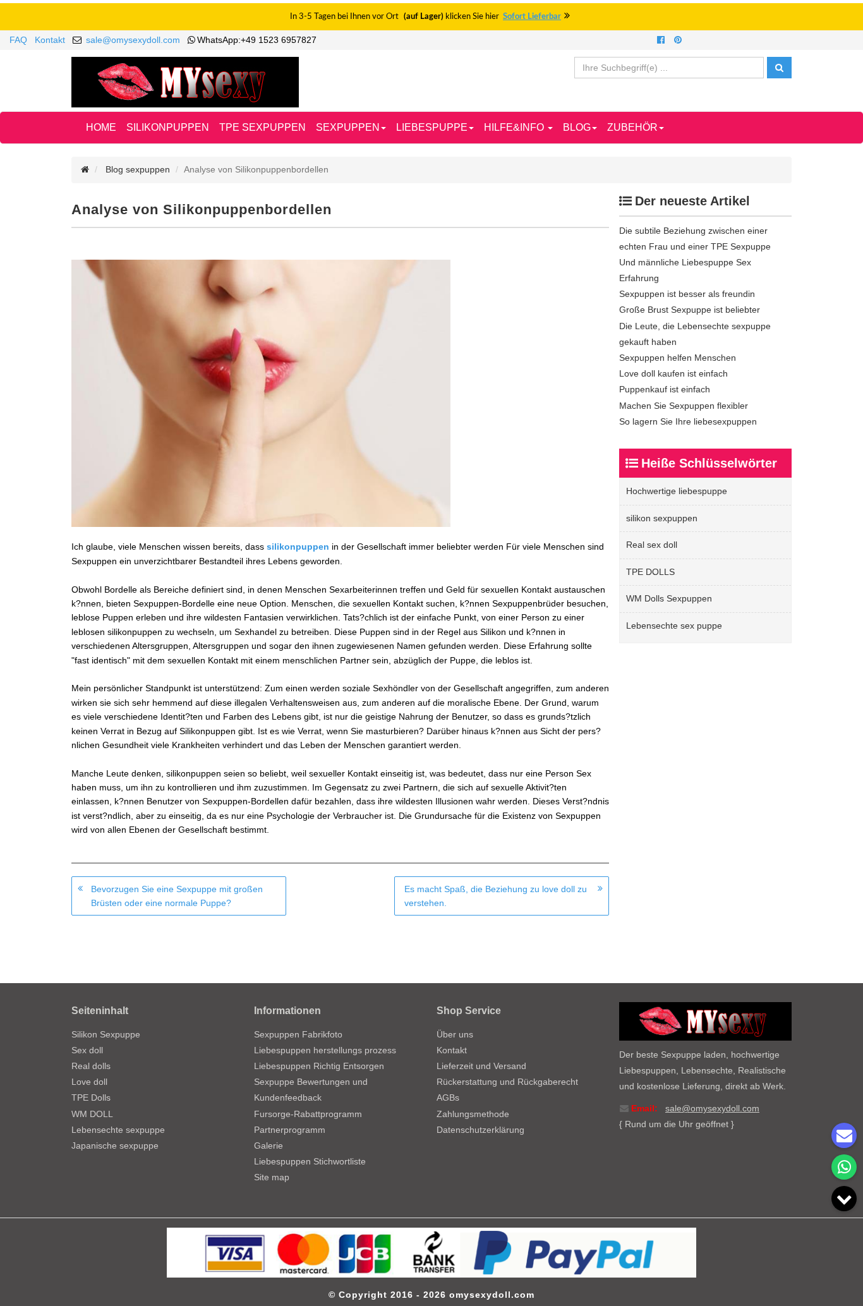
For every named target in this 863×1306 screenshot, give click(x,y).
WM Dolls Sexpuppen (669, 598)
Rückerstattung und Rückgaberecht (507, 1082)
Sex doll (87, 1050)
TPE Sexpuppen (262, 127)
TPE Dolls (91, 1097)
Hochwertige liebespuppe (676, 491)
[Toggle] (844, 1198)
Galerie (268, 1145)
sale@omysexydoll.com (133, 40)
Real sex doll (651, 545)
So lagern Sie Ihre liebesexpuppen (688, 421)
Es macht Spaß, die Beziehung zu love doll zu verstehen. (495, 896)
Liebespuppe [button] (432, 127)
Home (101, 127)
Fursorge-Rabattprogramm (308, 1114)
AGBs (448, 1097)
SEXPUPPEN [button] (348, 127)
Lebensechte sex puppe (674, 625)
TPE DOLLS (650, 572)
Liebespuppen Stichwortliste (310, 1161)
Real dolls (91, 1066)
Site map (271, 1177)
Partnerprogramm (289, 1130)
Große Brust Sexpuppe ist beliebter (689, 310)
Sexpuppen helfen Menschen (677, 358)
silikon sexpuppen (661, 518)
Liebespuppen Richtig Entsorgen (319, 1066)
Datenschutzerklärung (480, 1130)
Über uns (455, 1034)
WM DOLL (92, 1114)
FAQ (18, 40)
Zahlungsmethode (473, 1114)
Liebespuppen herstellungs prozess (325, 1050)
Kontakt (50, 40)
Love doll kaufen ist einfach (673, 373)
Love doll (89, 1082)
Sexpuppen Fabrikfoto (298, 1034)
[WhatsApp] (844, 1167)
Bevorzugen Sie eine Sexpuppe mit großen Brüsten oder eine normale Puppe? (177, 896)
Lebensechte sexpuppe (118, 1130)
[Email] (844, 1135)
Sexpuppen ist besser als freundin (687, 294)
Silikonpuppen (167, 127)
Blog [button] (577, 127)
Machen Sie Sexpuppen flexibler (683, 406)
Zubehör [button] (632, 127)
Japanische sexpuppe (115, 1145)
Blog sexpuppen (138, 169)
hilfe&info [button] (515, 127)
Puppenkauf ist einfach (664, 389)
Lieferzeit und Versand (481, 1066)
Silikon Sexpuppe (105, 1034)
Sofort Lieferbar (532, 17)
